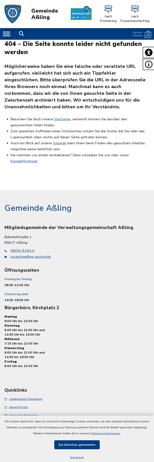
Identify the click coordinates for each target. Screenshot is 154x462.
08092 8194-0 (23, 250)
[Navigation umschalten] (6, 34)
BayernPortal (18, 407)
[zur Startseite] (13, 14)
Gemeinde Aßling (44, 14)
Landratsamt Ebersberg (25, 399)
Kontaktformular (24, 161)
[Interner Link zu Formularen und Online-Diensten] (81, 14)
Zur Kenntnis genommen (77, 445)
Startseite (62, 119)
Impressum (77, 457)
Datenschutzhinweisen (105, 433)
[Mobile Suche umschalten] (21, 34)
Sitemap (59, 143)
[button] (148, 52)
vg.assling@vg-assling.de (31, 256)
